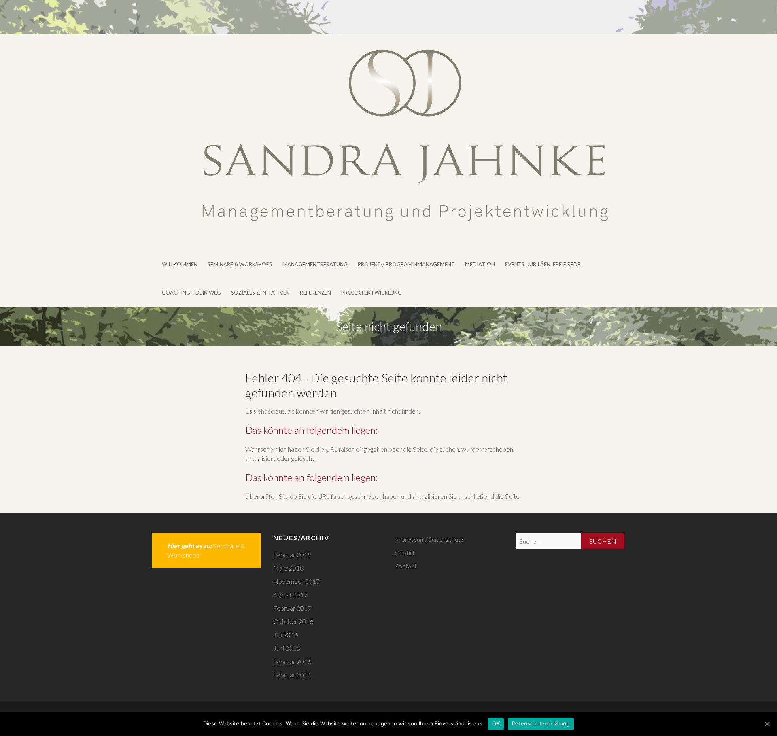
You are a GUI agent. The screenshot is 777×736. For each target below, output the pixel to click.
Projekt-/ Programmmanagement (406, 264)
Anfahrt (404, 552)
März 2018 (288, 568)
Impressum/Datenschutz (428, 539)
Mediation (480, 264)
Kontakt (405, 566)
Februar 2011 (292, 675)
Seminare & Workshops (240, 264)
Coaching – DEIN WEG (191, 292)
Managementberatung (315, 264)
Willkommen (179, 264)
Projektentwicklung (371, 292)
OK (496, 723)
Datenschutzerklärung (541, 723)
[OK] (767, 724)
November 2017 (296, 581)
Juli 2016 (285, 634)
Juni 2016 (286, 648)
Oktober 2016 (293, 621)
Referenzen (315, 292)
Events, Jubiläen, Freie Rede (542, 264)
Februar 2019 (292, 554)
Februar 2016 (292, 661)
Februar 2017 (292, 608)
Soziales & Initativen (260, 292)
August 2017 (290, 594)
